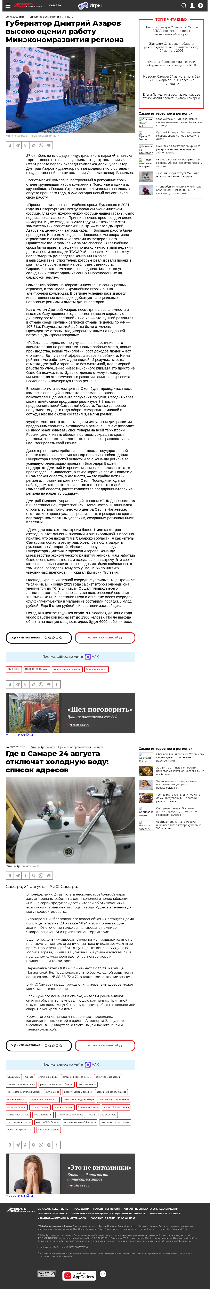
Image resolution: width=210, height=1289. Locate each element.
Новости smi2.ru (19, 735)
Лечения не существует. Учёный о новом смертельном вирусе (177, 175)
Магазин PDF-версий (106, 1209)
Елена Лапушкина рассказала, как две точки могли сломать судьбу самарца (171, 96)
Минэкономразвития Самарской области (32, 135)
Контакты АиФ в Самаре (165, 1213)
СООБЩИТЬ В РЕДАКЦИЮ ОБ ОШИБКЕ (113, 1218)
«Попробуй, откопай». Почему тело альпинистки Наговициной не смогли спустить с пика (179, 190)
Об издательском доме (53, 1209)
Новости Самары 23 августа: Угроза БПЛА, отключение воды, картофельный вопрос (172, 31)
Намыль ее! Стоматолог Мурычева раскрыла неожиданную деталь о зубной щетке (178, 149)
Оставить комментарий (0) (105, 637)
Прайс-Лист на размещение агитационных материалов (108, 1213)
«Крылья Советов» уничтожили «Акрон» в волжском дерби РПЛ (171, 63)
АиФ (36, 866)
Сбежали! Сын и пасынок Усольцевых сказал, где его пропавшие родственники (180, 757)
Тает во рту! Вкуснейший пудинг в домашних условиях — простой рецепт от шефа (178, 798)
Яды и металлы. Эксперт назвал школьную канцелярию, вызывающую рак (176, 784)
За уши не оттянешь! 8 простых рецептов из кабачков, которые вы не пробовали (180, 771)
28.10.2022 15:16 (15, 16)
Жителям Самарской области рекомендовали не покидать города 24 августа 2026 (171, 47)
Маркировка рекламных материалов (62, 1218)
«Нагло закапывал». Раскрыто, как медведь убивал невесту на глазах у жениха (179, 163)
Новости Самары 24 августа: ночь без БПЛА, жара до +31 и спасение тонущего (171, 80)
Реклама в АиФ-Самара (53, 1213)
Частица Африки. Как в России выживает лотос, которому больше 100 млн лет (178, 825)
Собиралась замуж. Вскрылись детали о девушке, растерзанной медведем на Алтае (177, 811)
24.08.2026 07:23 (16, 747)
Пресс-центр (81, 1209)
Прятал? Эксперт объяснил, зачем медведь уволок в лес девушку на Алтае (178, 136)
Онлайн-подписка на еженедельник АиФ (151, 1209)
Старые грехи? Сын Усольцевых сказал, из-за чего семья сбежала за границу (179, 122)
